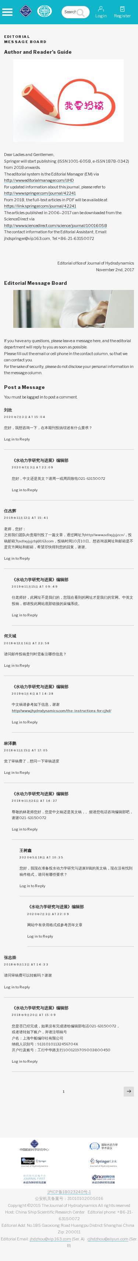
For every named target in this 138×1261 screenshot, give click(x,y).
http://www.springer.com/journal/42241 (40, 193)
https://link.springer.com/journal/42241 (40, 206)
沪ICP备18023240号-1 (69, 1191)
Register (122, 15)
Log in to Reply (17, 439)
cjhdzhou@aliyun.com (108, 1238)
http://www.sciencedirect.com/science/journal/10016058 (55, 225)
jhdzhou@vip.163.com (50, 1238)
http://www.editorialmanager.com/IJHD (39, 180)
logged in (35, 397)
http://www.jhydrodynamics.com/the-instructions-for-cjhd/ (61, 710)
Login (101, 15)
